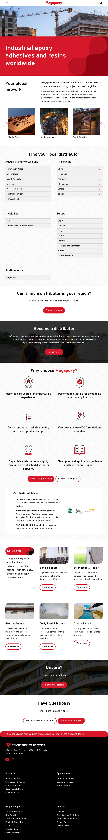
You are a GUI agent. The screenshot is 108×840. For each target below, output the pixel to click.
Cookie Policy (63, 826)
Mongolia (62, 179)
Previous (5, 124)
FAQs (7, 826)
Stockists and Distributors (69, 815)
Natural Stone (63, 786)
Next (102, 124)
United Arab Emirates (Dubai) (20, 226)
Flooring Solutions (65, 778)
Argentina (11, 278)
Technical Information (15, 819)
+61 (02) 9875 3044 (14, 754)
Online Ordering (13, 833)
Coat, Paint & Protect (52, 623)
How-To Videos (12, 815)
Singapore (63, 189)
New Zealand (13, 199)
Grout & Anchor (14, 623)
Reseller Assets (12, 829)
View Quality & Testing (41, 479)
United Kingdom (65, 256)
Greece (61, 226)
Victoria (10, 184)
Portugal (62, 236)
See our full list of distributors (40, 721)
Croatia (61, 241)
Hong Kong (63, 174)
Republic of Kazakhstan (69, 246)
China (60, 169)
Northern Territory (15, 194)
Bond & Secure (49, 568)
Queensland (12, 174)
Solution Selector (13, 812)
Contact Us (62, 812)
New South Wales (15, 169)
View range (47, 587)
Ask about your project (71, 721)
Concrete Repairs (65, 782)
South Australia (14, 179)
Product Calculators (14, 822)
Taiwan (61, 194)
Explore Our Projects (68, 479)
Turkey (61, 251)
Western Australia (15, 189)
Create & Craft (82, 623)
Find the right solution (54, 685)
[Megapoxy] (54, 3)
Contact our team (54, 310)
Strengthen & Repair (86, 568)
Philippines (63, 184)
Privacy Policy (63, 822)
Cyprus (61, 221)
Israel (9, 221)
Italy (60, 231)
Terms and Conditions (67, 819)
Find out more (54, 352)
